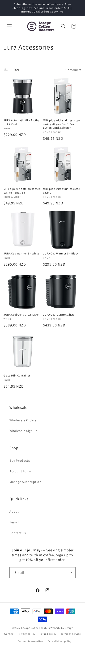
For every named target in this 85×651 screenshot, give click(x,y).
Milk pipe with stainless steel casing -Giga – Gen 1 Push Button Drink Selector (62, 123)
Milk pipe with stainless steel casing (62, 190)
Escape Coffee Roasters (35, 628)
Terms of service (71, 633)
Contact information (30, 641)
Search (14, 522)
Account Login (20, 471)
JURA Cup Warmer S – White (21, 253)
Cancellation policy (60, 641)
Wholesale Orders (23, 420)
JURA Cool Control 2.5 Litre (21, 314)
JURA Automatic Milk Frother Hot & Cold (22, 122)
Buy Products (19, 460)
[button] (9, 26)
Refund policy (48, 633)
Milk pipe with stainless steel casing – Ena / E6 (22, 190)
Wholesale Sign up (23, 431)
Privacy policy (26, 633)
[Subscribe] (70, 572)
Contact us (17, 533)
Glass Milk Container (17, 375)
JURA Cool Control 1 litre (59, 314)
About (14, 511)
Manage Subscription (25, 482)
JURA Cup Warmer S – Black (60, 253)
